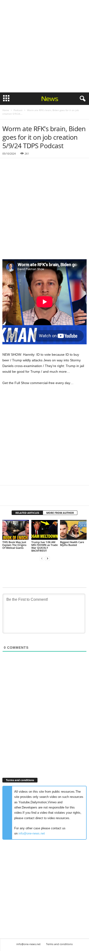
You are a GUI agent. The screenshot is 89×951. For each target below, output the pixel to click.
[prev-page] (41, 558)
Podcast (18, 110)
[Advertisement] (44, 46)
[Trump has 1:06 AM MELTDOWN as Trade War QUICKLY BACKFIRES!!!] (44, 530)
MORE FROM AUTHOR (60, 512)
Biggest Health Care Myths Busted (72, 543)
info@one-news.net (32, 833)
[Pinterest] (29, 498)
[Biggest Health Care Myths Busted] (73, 530)
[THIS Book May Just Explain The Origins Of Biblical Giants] (15, 530)
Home (5, 110)
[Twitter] (18, 498)
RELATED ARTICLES (27, 512)
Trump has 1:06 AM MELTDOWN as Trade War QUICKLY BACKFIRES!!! (44, 546)
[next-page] (47, 558)
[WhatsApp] (40, 498)
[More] (51, 498)
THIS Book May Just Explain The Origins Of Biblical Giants (14, 544)
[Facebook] (7, 498)
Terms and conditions (59, 944)
